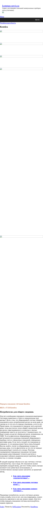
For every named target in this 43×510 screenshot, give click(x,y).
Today (2, 507)
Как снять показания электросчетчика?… (21, 477)
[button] (37, 20)
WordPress (34, 507)
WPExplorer (16, 507)
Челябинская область (8, 23)
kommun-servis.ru (10, 5)
